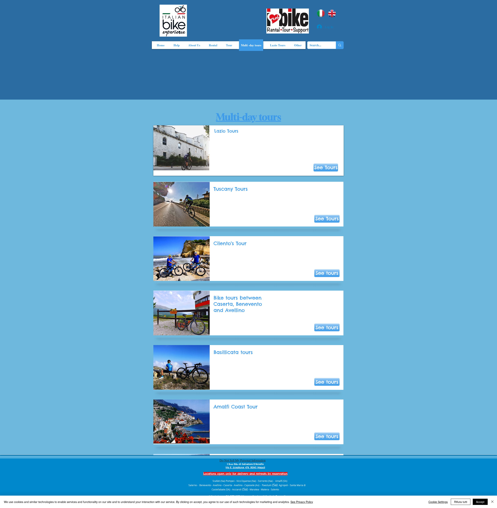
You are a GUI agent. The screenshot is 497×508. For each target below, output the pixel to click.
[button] (327, 219)
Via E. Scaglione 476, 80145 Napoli (245, 467)
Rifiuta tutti (460, 502)
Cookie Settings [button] (438, 502)
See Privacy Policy (301, 502)
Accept (480, 502)
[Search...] (339, 45)
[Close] (492, 502)
